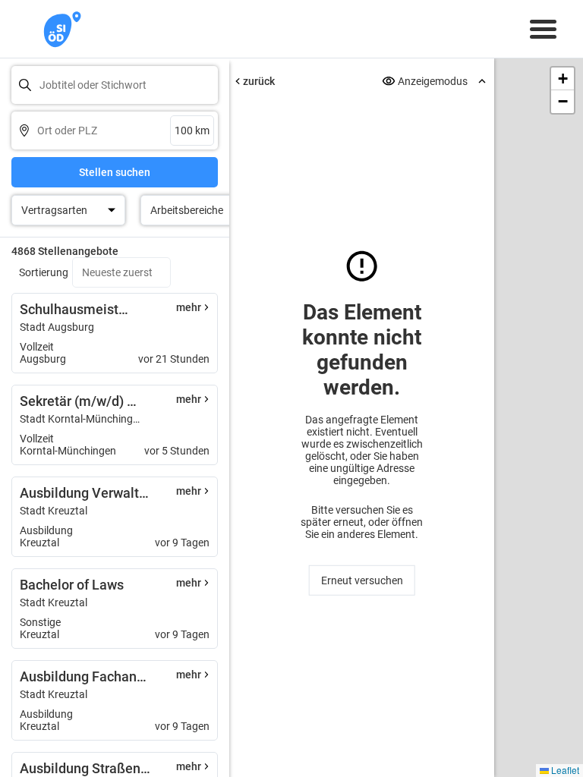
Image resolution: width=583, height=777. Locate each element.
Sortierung (43, 272)
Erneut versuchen (362, 580)
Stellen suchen (114, 172)
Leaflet (564, 769)
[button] (562, 79)
